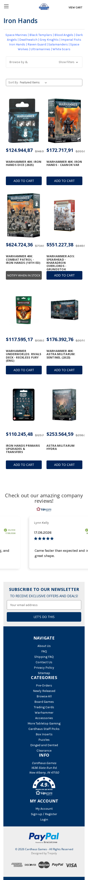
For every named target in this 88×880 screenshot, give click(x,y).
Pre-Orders (44, 685)
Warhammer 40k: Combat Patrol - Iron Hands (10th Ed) (23, 259)
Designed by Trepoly (44, 853)
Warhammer (44, 713)
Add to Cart (24, 181)
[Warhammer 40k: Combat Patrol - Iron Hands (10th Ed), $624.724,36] (24, 215)
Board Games (44, 702)
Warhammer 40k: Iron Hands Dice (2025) (24, 163)
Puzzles (44, 740)
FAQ (44, 651)
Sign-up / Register (44, 814)
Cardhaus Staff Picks (44, 729)
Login (44, 819)
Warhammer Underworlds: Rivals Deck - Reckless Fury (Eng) (24, 355)
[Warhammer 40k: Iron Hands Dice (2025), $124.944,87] (24, 121)
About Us (44, 646)
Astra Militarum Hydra (60, 447)
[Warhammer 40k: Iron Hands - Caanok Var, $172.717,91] (64, 121)
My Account (44, 809)
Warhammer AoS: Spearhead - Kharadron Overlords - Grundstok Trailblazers (60, 264)
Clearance (44, 751)
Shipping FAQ (44, 657)
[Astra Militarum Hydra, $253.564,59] (64, 404)
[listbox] (34, 82)
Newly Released (44, 691)
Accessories (44, 718)
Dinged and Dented (44, 745)
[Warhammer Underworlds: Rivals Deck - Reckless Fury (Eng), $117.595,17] (24, 310)
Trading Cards (44, 707)
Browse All (44, 696)
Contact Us (44, 662)
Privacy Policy (44, 668)
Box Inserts (44, 734)
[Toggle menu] (6, 6)
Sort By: (13, 82)
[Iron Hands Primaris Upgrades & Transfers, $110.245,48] (24, 404)
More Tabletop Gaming (44, 723)
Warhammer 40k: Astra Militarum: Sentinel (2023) (61, 354)
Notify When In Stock (23, 275)
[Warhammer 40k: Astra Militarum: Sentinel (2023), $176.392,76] (64, 310)
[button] (44, 62)
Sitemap (44, 673)
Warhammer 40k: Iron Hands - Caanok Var (64, 163)
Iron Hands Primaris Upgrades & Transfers (23, 449)
